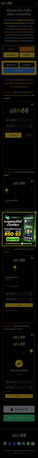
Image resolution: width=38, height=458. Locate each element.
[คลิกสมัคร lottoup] (19, 229)
